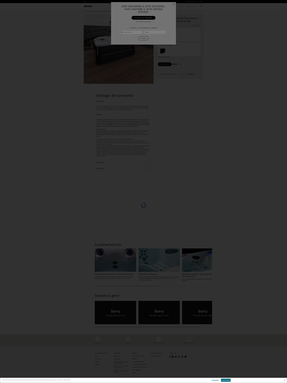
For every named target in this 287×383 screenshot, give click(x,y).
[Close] (284, 380)
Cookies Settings (215, 380)
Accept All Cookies (226, 380)
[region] (143, 380)
